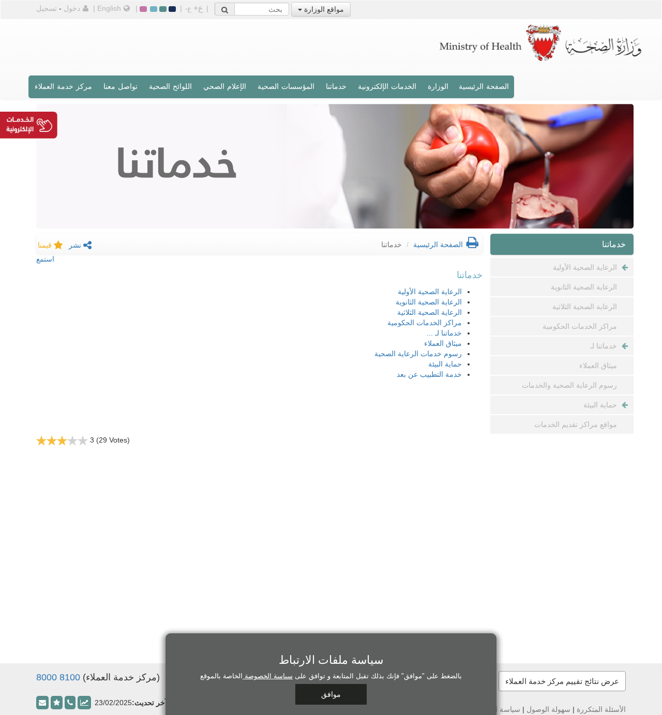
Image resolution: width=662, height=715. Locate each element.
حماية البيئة (445, 364)
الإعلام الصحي (224, 86)
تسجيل (46, 8)
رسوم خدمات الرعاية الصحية (418, 353)
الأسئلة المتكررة (601, 709)
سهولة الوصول (548, 709)
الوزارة (438, 86)
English (109, 8)
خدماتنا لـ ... (444, 333)
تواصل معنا (120, 86)
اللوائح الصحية (170, 86)
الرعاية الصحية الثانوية (429, 302)
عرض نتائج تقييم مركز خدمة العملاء (562, 681)
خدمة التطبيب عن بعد (429, 374)
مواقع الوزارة (323, 9)
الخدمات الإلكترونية (387, 86)
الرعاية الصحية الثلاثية (429, 312)
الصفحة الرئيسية (484, 86)
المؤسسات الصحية (286, 86)
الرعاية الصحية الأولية (430, 291)
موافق (331, 694)
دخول (72, 8)
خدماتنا (336, 86)
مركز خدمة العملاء (63, 86)
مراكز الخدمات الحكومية (424, 322)
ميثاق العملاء (443, 343)
